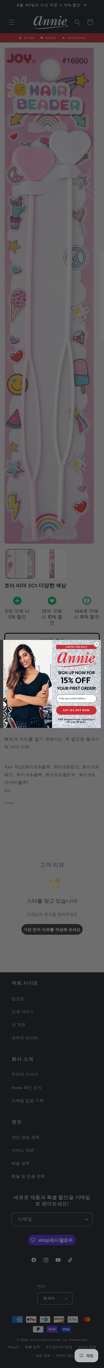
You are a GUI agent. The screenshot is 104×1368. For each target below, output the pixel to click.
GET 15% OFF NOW (76, 710)
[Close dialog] (97, 644)
